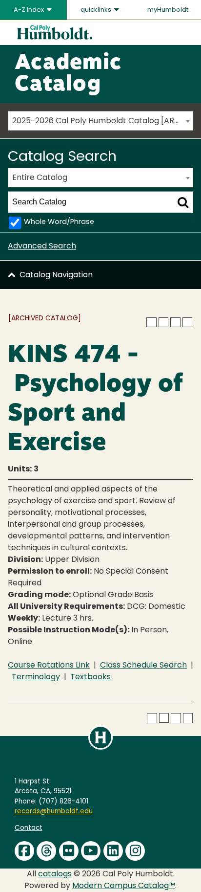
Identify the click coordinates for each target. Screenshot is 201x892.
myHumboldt (167, 10)
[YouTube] (90, 851)
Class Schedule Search (143, 665)
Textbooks (90, 677)
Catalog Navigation (56, 275)
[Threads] (46, 851)
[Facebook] (24, 851)
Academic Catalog (68, 74)
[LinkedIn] (113, 851)
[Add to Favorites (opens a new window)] (151, 322)
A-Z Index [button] (29, 10)
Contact (28, 828)
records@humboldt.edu (54, 811)
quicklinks (96, 10)
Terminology (36, 677)
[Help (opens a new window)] (187, 322)
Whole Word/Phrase (59, 222)
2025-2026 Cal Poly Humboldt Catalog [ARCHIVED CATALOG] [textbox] (102, 121)
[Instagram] (135, 851)
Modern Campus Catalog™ (123, 886)
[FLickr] (69, 851)
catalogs (55, 874)
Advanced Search (42, 246)
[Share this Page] (163, 322)
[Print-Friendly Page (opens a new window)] (175, 322)
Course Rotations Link (49, 665)
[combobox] (100, 121)
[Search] (183, 202)
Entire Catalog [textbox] (39, 178)
